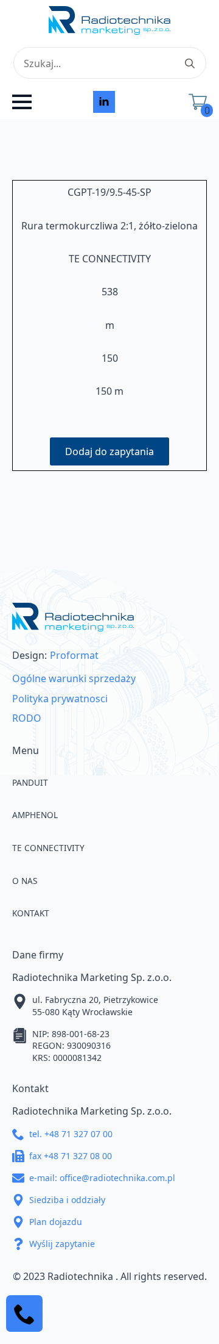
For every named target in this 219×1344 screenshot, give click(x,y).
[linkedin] (104, 102)
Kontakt (30, 913)
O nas (24, 880)
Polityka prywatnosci (60, 698)
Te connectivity (48, 847)
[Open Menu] (22, 102)
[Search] (190, 63)
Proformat (74, 655)
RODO (26, 718)
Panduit (30, 782)
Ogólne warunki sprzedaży (74, 678)
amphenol (35, 815)
